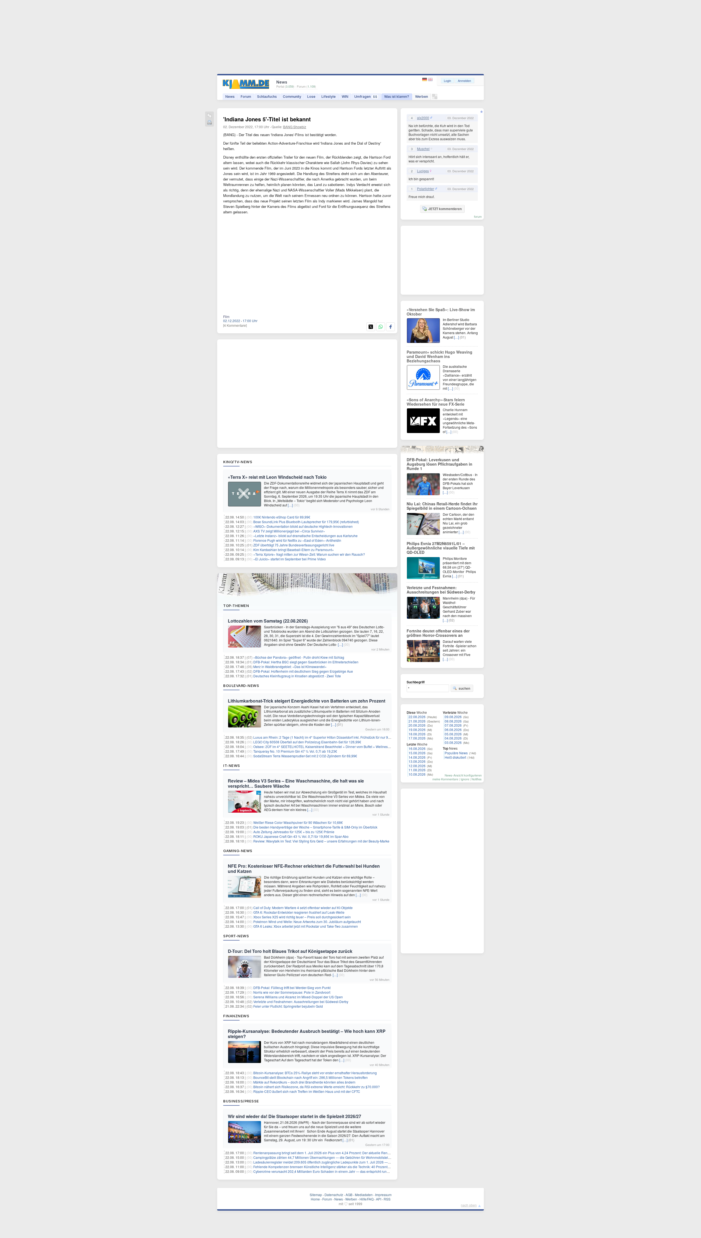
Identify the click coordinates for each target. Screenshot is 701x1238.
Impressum (383, 1194)
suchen (464, 688)
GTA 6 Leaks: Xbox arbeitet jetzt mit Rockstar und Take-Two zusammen (305, 926)
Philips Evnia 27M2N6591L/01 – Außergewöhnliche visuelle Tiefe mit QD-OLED (441, 548)
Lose (311, 96)
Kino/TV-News (237, 462)
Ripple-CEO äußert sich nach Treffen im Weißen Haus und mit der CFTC (306, 1091)
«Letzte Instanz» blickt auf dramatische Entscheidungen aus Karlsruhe (305, 535)
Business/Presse (241, 1101)
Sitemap (316, 1194)
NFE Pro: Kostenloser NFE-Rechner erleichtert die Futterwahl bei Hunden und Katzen (304, 868)
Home (315, 1199)
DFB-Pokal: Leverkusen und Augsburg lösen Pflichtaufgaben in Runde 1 (439, 464)
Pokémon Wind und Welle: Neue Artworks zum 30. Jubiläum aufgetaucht (307, 921)
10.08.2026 (417, 774)
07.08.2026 (453, 725)
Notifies (477, 779)
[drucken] (209, 122)
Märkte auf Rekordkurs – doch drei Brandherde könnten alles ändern (304, 1082)
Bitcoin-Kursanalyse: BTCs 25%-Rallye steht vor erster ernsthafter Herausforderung (315, 1072)
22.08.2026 (417, 716)
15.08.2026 (417, 752)
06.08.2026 (453, 729)
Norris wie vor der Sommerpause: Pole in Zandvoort (291, 992)
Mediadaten (364, 1194)
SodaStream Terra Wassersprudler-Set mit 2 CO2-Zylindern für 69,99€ (305, 755)
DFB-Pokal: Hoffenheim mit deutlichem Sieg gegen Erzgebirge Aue (303, 671)
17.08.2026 (417, 738)
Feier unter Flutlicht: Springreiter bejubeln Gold (288, 1006)
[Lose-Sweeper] (434, 98)
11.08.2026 (417, 769)
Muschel (423, 149)
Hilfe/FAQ (367, 1199)
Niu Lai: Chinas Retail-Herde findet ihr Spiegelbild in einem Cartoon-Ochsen (442, 506)
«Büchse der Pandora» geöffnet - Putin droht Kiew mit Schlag (298, 657)
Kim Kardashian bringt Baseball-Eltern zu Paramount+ (293, 549)
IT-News (231, 765)
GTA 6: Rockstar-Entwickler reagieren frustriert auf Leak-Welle (298, 912)
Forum (246, 96)
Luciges (423, 171)
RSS (387, 1199)
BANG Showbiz (294, 126)
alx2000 (423, 118)
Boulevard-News (241, 685)
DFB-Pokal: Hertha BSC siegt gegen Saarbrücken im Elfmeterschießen (305, 662)
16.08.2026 (417, 748)
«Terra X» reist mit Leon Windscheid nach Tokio (277, 477)
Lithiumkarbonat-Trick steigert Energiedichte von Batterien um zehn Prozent (306, 701)
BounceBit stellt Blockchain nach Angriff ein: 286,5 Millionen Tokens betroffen (310, 1077)
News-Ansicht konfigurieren (463, 775)
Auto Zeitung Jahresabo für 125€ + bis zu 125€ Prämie (293, 831)
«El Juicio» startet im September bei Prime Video (289, 559)
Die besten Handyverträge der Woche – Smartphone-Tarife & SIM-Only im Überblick (315, 827)
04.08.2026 (453, 738)
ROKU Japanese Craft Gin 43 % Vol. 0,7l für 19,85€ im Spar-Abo (301, 836)
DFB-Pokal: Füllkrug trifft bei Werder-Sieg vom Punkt (292, 987)
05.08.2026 (453, 734)
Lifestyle (328, 96)
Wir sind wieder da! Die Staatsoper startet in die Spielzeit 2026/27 (294, 1116)
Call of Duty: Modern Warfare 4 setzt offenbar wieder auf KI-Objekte (303, 907)
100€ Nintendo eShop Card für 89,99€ (281, 517)
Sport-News (236, 936)
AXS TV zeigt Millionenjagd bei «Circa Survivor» (289, 531)
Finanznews (236, 1016)
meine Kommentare (445, 779)
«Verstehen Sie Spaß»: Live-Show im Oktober (441, 312)
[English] (430, 79)
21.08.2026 (417, 721)
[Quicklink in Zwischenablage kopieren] (209, 116)
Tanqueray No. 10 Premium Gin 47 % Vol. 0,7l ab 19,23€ (295, 751)
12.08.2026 (417, 765)
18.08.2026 (417, 734)
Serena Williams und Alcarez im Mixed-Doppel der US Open (298, 997)
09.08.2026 (453, 716)
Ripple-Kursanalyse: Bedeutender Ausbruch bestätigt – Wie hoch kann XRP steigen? (307, 1033)
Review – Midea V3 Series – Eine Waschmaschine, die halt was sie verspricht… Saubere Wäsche (296, 783)
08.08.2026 (453, 721)
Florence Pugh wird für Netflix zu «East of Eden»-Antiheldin (297, 540)
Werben (421, 96)
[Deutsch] (425, 79)
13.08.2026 (417, 761)
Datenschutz (333, 1194)
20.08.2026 (417, 725)
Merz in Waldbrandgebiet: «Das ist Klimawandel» (290, 666)
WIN (345, 96)
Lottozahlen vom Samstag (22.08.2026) (268, 621)
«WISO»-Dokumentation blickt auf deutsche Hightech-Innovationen (303, 526)
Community (292, 96)
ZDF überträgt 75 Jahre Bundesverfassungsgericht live (293, 545)
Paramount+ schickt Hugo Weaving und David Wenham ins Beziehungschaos (439, 356)
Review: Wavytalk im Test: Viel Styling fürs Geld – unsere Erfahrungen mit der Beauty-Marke (321, 841)
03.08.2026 (453, 742)
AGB (349, 1194)
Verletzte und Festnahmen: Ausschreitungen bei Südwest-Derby (300, 1001)
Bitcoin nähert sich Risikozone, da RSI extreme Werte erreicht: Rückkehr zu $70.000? (316, 1086)
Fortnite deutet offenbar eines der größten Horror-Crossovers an (438, 633)
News (230, 96)
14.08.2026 (417, 757)
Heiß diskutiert (455, 757)
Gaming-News (237, 851)
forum (478, 216)
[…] (290, 505)
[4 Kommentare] (235, 325)
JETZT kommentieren (445, 208)
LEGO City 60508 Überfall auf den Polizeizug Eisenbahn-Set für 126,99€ (307, 742)
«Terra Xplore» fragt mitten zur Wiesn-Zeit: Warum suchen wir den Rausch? (309, 554)
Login (447, 80)
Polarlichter (425, 189)
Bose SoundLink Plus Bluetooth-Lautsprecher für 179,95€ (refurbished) (306, 521)
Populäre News (456, 752)
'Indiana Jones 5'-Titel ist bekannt (267, 119)
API (378, 1199)
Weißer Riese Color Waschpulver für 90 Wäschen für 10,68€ (298, 822)
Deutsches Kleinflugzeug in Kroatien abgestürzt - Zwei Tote (297, 676)
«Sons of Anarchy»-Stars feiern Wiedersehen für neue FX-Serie (436, 402)
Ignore (465, 779)
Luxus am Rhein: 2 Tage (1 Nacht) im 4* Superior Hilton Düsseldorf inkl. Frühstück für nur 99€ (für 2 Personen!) (335, 737)
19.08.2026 (417, 729)
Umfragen (365, 96)
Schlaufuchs (267, 96)
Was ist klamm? (396, 96)
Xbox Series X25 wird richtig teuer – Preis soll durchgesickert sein (302, 917)
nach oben (469, 1205)
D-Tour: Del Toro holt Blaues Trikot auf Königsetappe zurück (290, 951)
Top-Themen (236, 605)
